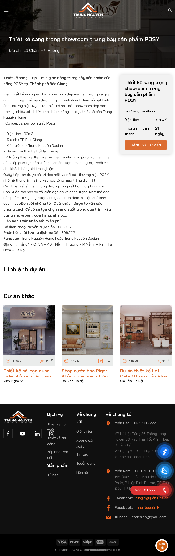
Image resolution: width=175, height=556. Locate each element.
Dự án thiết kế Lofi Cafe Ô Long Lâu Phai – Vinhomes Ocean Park (145, 376)
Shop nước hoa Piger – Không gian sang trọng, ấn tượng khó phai (87, 376)
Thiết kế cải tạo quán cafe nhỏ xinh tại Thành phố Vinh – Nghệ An (28, 376)
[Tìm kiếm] (170, 10)
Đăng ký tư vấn (146, 145)
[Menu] (6, 10)
